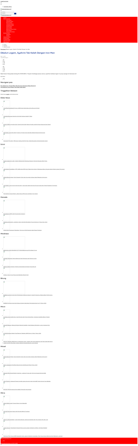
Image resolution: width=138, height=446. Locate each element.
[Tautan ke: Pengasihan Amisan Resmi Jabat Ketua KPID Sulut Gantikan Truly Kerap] (6, 192)
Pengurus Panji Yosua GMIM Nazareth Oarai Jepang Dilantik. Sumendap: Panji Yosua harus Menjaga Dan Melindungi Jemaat (32, 436)
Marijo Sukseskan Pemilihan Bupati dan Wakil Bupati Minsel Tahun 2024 (20, 365)
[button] (15, 13)
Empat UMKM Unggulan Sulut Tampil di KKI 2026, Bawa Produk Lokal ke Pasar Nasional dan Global (27, 124)
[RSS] (3, 79)
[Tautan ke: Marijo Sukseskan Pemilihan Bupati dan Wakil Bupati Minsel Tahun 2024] (6, 363)
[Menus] (1, 2)
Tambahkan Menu (7, 6)
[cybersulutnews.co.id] (6, 9)
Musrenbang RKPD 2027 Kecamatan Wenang (14, 213)
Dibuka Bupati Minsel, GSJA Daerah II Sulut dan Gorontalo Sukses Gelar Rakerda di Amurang (25, 177)
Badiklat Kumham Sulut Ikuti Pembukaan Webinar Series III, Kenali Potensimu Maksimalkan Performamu (27, 295)
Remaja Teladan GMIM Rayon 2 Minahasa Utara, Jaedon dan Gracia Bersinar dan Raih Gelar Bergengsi (28, 341)
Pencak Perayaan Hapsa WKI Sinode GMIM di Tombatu (16, 411)
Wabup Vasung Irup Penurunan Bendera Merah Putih (16, 275)
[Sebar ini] (3, 60)
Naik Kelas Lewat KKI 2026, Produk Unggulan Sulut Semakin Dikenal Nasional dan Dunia (24, 132)
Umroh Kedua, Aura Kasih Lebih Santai (13, 87)
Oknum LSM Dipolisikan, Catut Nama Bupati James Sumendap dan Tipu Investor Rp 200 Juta (25, 419)
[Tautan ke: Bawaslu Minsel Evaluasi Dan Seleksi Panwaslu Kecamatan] (6, 388)
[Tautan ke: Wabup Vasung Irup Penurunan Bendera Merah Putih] (6, 273)
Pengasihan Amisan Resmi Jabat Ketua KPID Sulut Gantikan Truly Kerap (20, 193)
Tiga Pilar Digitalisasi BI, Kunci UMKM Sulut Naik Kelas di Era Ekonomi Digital (21, 108)
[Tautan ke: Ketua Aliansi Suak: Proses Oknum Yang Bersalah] (6, 401)
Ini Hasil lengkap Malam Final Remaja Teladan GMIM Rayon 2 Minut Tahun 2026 (22, 333)
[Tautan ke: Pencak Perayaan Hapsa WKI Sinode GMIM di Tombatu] (6, 410)
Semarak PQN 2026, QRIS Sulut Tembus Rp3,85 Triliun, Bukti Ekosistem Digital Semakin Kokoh (25, 140)
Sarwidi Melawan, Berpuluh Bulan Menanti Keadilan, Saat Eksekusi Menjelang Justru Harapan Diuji (26, 325)
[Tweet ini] (3, 61)
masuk (7, 94)
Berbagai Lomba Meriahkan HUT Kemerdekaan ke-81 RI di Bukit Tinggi (20, 250)
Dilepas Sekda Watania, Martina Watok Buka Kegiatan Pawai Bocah (19, 266)
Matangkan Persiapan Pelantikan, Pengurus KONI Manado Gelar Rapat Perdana (22, 230)
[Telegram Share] (3, 63)
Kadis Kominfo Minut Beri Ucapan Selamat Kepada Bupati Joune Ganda (20, 343)
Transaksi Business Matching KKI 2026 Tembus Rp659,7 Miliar (17, 116)
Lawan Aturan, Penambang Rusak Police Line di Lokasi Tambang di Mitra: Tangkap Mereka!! (25, 427)
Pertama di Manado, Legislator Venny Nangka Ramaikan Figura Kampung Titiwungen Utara (25, 222)
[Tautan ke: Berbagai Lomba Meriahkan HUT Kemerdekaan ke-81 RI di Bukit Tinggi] (14, 249)
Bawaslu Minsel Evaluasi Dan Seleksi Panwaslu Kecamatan (17, 389)
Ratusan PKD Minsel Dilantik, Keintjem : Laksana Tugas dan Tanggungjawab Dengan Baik (24, 373)
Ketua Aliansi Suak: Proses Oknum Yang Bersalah (15, 403)
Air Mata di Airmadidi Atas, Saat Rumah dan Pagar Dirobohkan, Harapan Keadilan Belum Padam (26, 317)
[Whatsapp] (3, 64)
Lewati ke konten (4, 1)
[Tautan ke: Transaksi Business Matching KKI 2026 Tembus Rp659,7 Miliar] (6, 114)
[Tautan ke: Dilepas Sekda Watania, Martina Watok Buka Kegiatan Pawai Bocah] (6, 265)
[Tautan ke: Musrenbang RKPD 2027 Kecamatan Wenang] (14, 212)
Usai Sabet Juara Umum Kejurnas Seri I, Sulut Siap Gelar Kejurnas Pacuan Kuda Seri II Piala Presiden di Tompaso (30, 185)
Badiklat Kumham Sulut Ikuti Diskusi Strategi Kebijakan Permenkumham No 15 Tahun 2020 (24, 303)
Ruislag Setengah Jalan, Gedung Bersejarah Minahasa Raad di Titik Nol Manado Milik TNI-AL (25, 161)
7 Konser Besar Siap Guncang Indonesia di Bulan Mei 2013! (18, 85)
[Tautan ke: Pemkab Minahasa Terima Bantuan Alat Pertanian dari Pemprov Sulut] (6, 257)
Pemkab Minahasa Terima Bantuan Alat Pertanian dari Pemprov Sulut (20, 258)
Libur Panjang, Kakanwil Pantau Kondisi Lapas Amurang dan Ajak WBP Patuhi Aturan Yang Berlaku (27, 381)
